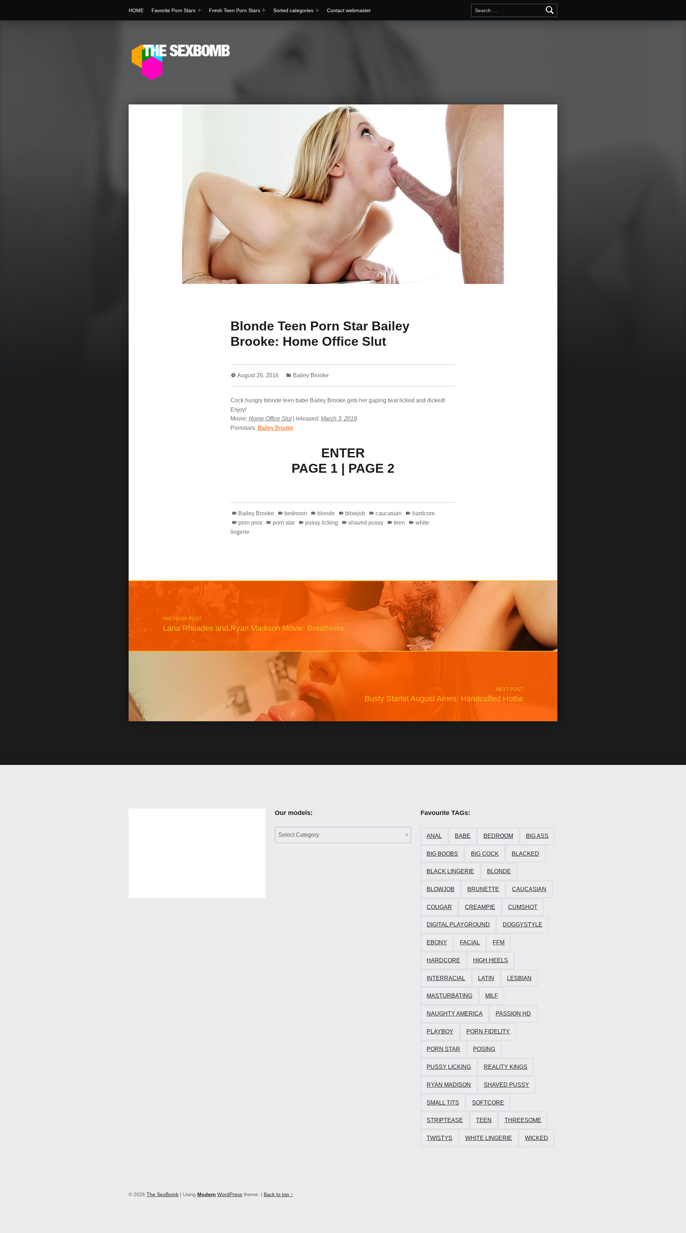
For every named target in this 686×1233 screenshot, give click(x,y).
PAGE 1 (315, 468)
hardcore (423, 513)
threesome (522, 1120)
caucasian (389, 513)
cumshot (522, 907)
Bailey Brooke (311, 375)
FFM (498, 942)
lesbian (519, 978)
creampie (480, 907)
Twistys (439, 1138)
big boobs (442, 854)
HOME (136, 10)
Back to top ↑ (278, 1194)
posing (484, 1049)
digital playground (458, 925)
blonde (326, 513)
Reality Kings (505, 1067)
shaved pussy (365, 523)
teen (399, 523)
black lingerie (450, 871)
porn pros (250, 523)
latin (486, 978)
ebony (437, 942)
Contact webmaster (349, 10)
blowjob (355, 513)
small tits (443, 1103)
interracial (446, 978)
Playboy (440, 1031)
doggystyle (522, 925)
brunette (483, 889)
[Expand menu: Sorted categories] (317, 10)
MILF (491, 996)
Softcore (488, 1103)
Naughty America (455, 1014)
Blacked (525, 854)
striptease (445, 1120)
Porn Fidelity (488, 1031)
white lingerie (488, 1138)
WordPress (229, 1194)
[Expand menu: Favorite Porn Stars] (199, 10)
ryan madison (449, 1085)
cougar (439, 907)
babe (463, 836)
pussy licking (321, 523)
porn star (284, 523)
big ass (537, 836)
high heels (490, 960)
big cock (485, 854)
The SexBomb (162, 1194)
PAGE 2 (371, 468)
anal (434, 836)
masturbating (449, 996)
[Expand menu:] (263, 10)
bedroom (295, 513)
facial (470, 942)
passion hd (513, 1014)
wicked (536, 1138)
